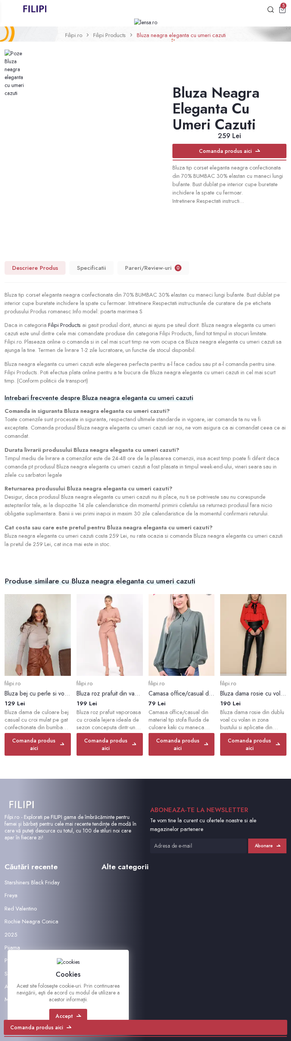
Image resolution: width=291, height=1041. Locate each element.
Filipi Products (109, 35)
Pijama (12, 947)
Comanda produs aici (225, 151)
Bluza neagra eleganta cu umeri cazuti (181, 35)
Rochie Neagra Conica (31, 921)
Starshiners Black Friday (32, 882)
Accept (64, 1016)
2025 (11, 934)
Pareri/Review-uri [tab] (152, 268)
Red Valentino (21, 908)
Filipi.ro (73, 35)
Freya (11, 895)
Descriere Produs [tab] (35, 268)
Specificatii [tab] (91, 268)
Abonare (264, 845)
